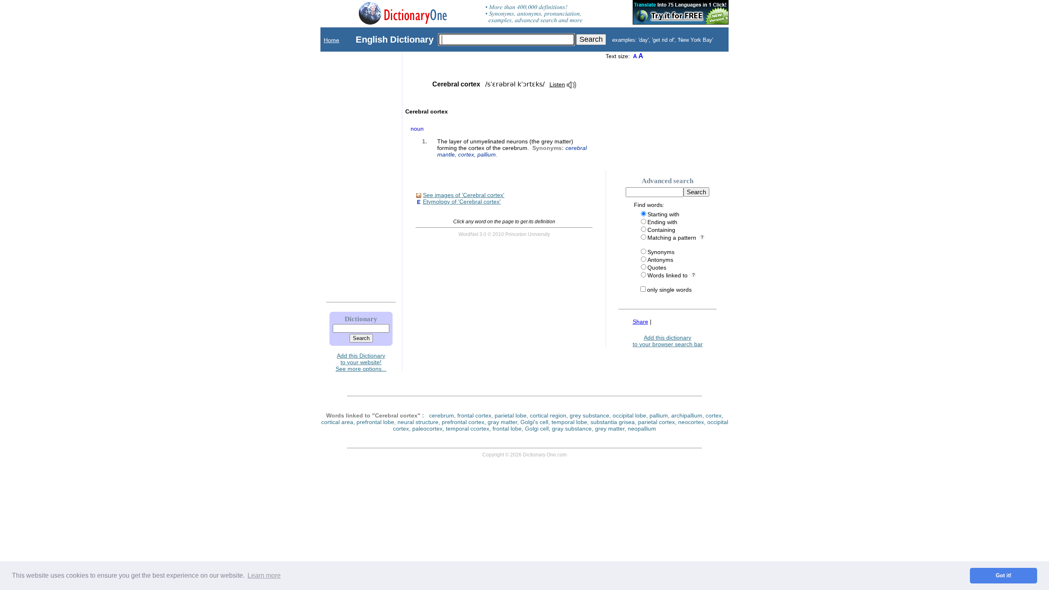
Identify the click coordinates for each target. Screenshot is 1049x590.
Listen (557, 84)
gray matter (502, 422)
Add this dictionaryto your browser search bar (668, 340)
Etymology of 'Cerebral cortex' (462, 201)
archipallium (686, 415)
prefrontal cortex (463, 422)
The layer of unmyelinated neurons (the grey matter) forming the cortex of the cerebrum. (512, 148)
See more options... (361, 368)
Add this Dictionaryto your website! (361, 358)
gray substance (572, 428)
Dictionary (361, 319)
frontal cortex (474, 415)
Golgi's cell (534, 422)
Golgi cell (537, 428)
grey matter (609, 428)
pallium (486, 154)
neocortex (691, 422)
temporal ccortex (467, 428)
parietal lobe (511, 415)
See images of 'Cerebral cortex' (463, 195)
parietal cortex (656, 422)
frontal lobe (507, 428)
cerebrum (441, 415)
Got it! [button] (1003, 576)
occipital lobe (629, 415)
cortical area (337, 422)
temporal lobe (569, 422)
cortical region (548, 415)
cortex (466, 154)
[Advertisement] (353, 175)
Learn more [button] (264, 575)
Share (640, 321)
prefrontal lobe (375, 422)
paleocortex (427, 428)
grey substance (589, 415)
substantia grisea (612, 422)
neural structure (417, 422)
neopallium (642, 428)
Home (331, 40)
